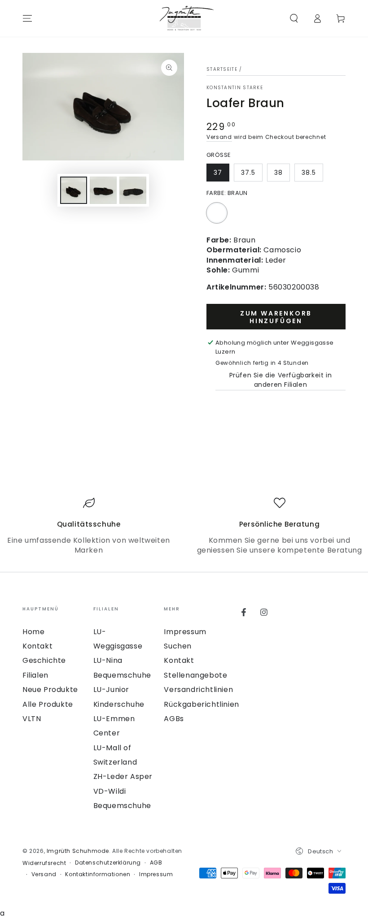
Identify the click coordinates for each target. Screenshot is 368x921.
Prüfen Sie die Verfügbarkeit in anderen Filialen (280, 380)
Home (33, 632)
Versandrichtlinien (198, 689)
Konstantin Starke (234, 88)
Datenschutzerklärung (108, 862)
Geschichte (44, 660)
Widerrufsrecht (44, 863)
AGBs (174, 718)
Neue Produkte (50, 689)
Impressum (185, 632)
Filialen (35, 675)
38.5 (309, 172)
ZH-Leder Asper (123, 776)
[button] (294, 18)
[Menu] (27, 18)
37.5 (248, 172)
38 (278, 172)
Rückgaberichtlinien (201, 704)
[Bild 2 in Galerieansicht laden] (103, 190)
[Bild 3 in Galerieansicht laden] (132, 190)
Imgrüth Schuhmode (78, 851)
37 (218, 172)
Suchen (178, 646)
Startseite (221, 69)
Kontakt (37, 646)
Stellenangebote (195, 675)
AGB (156, 862)
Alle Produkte (47, 704)
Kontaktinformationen (97, 874)
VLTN (31, 718)
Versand (219, 137)
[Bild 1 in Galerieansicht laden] (73, 190)
